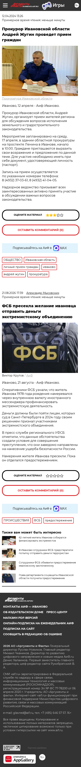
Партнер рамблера (37, 748)
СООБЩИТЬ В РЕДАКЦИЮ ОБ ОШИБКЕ (32, 634)
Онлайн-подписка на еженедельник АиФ (38, 623)
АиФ (29, 375)
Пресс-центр (56, 612)
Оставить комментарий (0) (41, 230)
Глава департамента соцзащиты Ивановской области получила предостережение (46, 577)
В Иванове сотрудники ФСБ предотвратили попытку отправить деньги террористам (46, 552)
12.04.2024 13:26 (12, 16)
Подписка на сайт (19, 628)
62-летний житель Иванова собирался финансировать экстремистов (42, 539)
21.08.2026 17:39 (12, 293)
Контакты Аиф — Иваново (25, 606)
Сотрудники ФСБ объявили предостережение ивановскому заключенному (47, 564)
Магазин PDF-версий (20, 618)
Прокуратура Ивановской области (27, 98)
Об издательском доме (23, 612)
